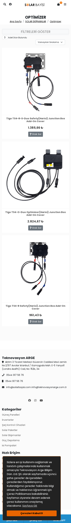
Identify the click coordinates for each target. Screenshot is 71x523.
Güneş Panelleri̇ (11, 414)
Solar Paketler (10, 430)
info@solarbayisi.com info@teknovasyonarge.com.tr (36, 387)
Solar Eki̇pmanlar (11, 435)
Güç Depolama (10, 440)
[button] (65, 4)
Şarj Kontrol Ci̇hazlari (13, 425)
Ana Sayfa (15, 21)
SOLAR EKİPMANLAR (35, 21)
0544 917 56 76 (15, 375)
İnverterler (8, 420)
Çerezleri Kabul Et (31, 513)
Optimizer (55, 21)
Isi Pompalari (9, 445)
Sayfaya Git (29, 506)
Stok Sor (36, 134)
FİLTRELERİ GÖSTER (35, 31)
